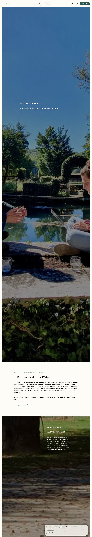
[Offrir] (77, 3)
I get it (50, 532)
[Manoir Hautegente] (46, 3)
